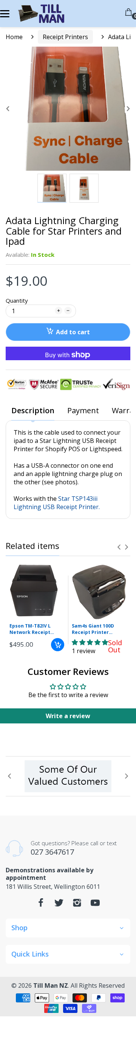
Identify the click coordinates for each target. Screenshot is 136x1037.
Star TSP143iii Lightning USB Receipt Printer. (57, 502)
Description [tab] (32, 410)
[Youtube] (95, 904)
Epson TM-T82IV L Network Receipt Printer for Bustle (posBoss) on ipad (30, 629)
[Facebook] (40, 904)
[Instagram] (77, 904)
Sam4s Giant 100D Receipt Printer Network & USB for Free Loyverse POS (94, 629)
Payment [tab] (83, 410)
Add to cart (73, 332)
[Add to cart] (57, 644)
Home (14, 37)
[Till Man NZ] (40, 13)
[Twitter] (58, 904)
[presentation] (119, 547)
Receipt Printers (65, 37)
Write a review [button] (68, 716)
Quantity (17, 300)
